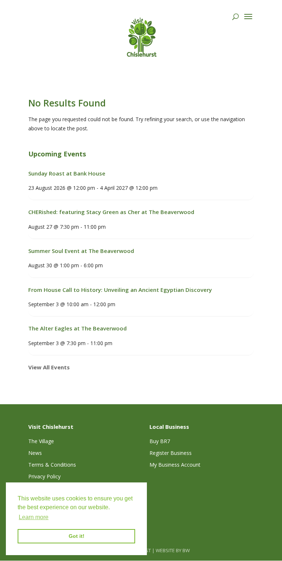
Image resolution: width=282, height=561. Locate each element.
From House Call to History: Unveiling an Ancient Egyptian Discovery (120, 289)
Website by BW (173, 550)
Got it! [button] (76, 536)
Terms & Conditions (52, 464)
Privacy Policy (44, 476)
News (35, 452)
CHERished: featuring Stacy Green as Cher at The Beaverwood (111, 212)
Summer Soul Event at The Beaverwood (81, 250)
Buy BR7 (159, 441)
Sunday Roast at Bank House (66, 173)
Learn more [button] (33, 517)
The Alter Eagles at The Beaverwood (77, 328)
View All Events (49, 367)
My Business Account (174, 464)
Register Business (170, 452)
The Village (41, 441)
